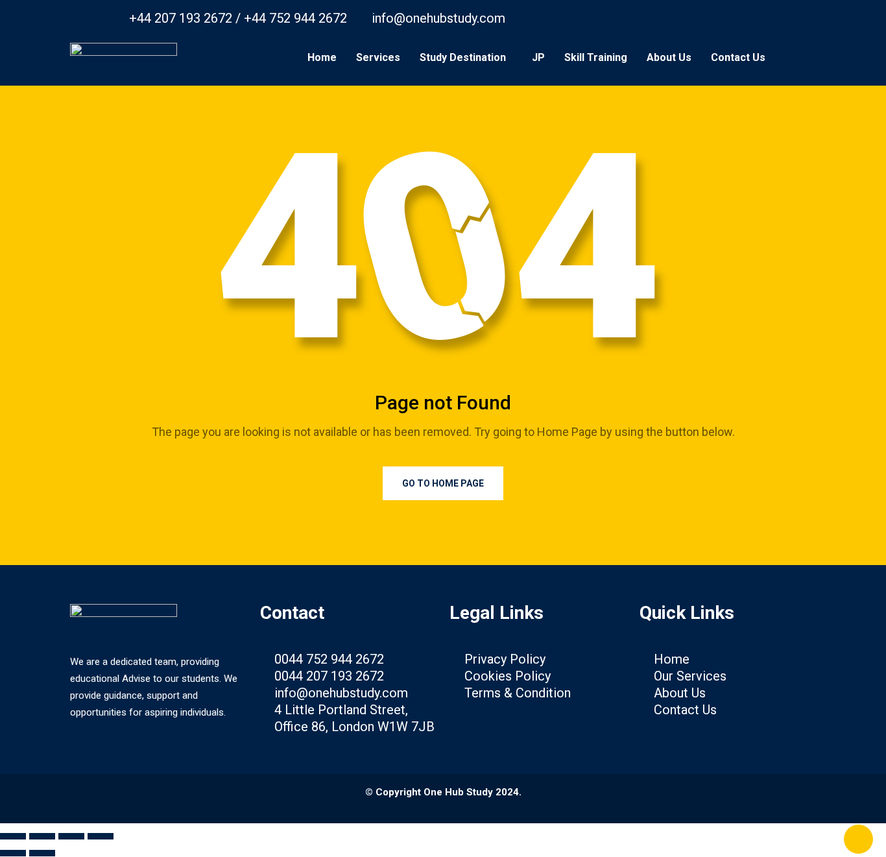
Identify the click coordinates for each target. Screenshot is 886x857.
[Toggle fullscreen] (42, 836)
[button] (466, 58)
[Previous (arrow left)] (13, 853)
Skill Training (595, 57)
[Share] (71, 836)
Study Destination (463, 57)
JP (538, 57)
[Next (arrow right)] (42, 853)
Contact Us (738, 57)
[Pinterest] (702, 18)
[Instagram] (729, 18)
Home (322, 57)
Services (378, 57)
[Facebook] (649, 18)
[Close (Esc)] (101, 836)
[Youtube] (676, 18)
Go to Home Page (443, 483)
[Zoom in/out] (13, 836)
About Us (669, 57)
